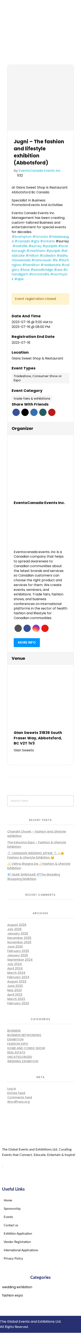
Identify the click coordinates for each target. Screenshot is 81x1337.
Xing (43, 412)
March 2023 (16, 999)
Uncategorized (19, 1057)
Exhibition (15, 1039)
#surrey (35, 246)
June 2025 (15, 946)
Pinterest (51, 412)
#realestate (50, 264)
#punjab (53, 250)
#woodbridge (42, 269)
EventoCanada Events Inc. (40, 170)
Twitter (25, 412)
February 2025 (18, 951)
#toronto (40, 236)
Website (18, 628)
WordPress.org (18, 1102)
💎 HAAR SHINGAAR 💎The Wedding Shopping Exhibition (33, 876)
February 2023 (18, 1003)
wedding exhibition (22, 1061)
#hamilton (31, 264)
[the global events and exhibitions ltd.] (40, 18)
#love (25, 269)
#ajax (19, 279)
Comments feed (19, 1097)
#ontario (47, 241)
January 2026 (17, 933)
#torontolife (39, 274)
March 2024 (16, 973)
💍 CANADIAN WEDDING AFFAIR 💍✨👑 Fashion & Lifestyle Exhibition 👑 (35, 855)
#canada (22, 241)
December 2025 (19, 938)
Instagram (36, 628)
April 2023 (14, 994)
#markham (35, 250)
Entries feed (16, 1093)
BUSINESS (14, 1031)
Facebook (16, 412)
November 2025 (19, 942)
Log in (11, 1089)
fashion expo (17, 1044)
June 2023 (15, 986)
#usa (58, 269)
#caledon (48, 255)
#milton (32, 255)
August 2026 (16, 925)
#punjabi (50, 246)
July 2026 (14, 929)
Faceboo (27, 628)
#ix (55, 260)
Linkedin (34, 412)
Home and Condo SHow (26, 1048)
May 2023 (14, 990)
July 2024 (14, 964)
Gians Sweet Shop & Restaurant (37, 358)
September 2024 (20, 960)
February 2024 (18, 977)
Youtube (45, 628)
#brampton (22, 236)
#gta (35, 241)
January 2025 (17, 955)
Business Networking (24, 1035)
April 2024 (15, 968)
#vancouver (41, 260)
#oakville (20, 246)
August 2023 (16, 981)
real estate (16, 1052)
